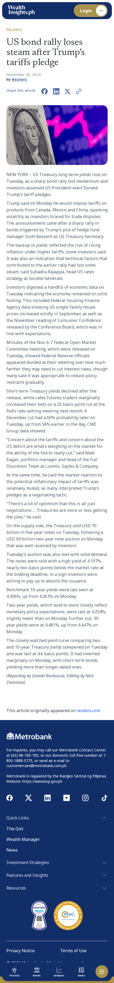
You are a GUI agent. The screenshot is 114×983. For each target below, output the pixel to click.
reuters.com (88, 710)
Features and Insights (27, 875)
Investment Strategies (27, 862)
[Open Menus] (101, 971)
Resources (16, 888)
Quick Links (17, 818)
